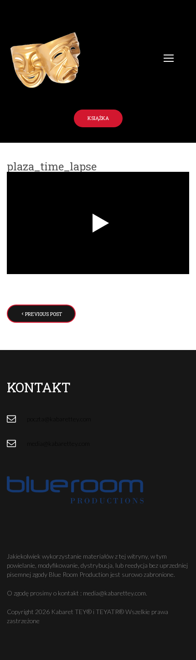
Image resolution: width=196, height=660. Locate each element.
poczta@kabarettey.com (59, 419)
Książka (98, 118)
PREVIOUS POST (43, 313)
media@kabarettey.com (58, 443)
